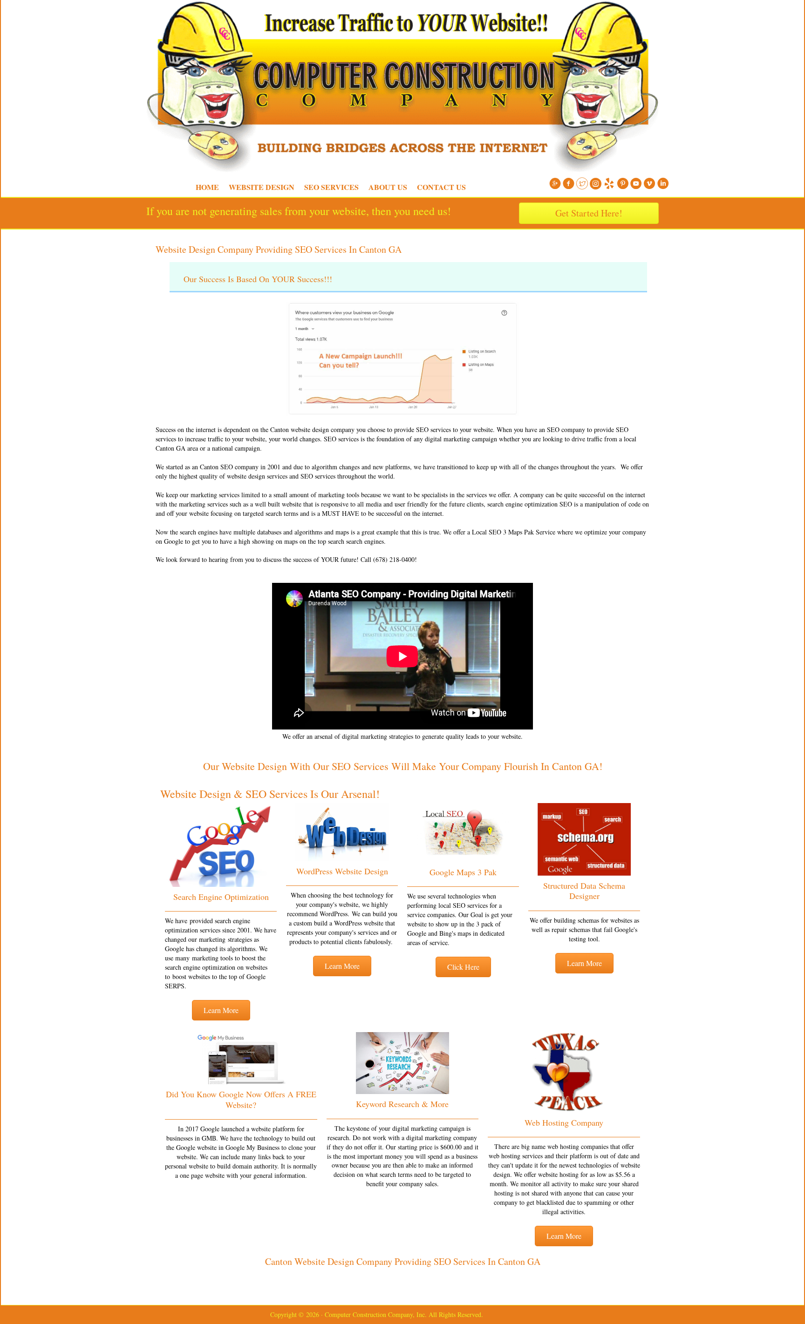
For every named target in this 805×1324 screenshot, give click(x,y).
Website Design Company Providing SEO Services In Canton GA (279, 249)
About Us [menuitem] (387, 187)
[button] (221, 1010)
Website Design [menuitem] (261, 187)
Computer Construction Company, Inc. (141, 23)
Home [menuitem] (207, 187)
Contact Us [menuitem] (441, 187)
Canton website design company (312, 429)
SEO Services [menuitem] (331, 187)
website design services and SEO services (281, 476)
